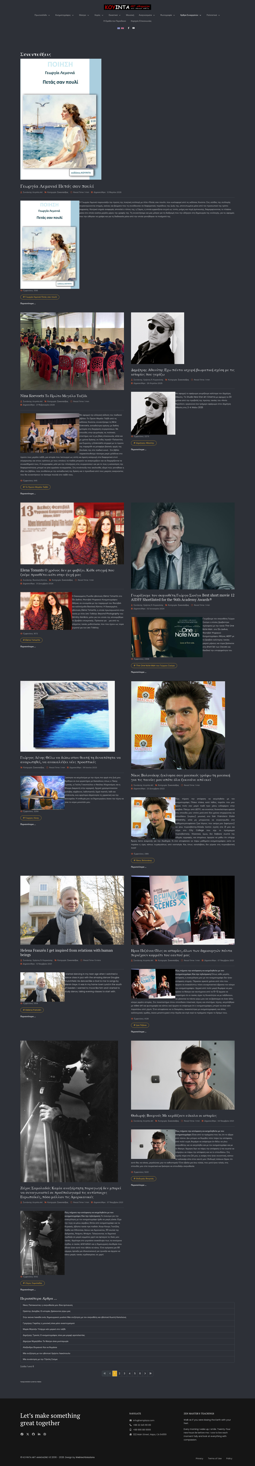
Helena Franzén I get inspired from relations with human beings (66, 952)
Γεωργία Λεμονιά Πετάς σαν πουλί (57, 186)
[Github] (33, 1434)
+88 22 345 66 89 (142, 1425)
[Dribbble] (44, 1434)
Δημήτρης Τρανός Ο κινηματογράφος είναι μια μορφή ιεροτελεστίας (54, 1335)
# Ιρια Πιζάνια (140, 1025)
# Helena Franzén (32, 1009)
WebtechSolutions (85, 1457)
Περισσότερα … (28, 303)
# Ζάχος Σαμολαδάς (32, 1283)
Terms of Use (215, 1458)
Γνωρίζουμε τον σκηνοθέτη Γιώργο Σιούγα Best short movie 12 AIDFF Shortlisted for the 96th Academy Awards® (182, 597)
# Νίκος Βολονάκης (143, 860)
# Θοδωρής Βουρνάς (144, 1178)
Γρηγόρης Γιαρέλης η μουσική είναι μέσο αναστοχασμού (49, 1323)
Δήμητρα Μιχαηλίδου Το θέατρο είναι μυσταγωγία (45, 1341)
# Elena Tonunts (31, 640)
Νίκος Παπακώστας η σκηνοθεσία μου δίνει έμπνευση (48, 1305)
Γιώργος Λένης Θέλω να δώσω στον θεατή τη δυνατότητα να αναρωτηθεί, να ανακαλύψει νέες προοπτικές (70, 759)
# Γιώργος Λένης (31, 817)
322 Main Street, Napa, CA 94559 (149, 1434)
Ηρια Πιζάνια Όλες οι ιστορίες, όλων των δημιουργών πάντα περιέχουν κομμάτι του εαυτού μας (181, 952)
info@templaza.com (143, 1420)
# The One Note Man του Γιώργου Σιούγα (154, 665)
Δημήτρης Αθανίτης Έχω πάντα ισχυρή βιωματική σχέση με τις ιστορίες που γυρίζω (183, 372)
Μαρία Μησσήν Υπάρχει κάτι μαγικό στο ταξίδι (44, 1329)
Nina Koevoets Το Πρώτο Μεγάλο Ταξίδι (53, 395)
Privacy (199, 1458)
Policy (229, 1458)
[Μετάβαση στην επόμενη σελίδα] (145, 1373)
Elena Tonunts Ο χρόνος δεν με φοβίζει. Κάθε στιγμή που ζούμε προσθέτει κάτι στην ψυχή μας (67, 572)
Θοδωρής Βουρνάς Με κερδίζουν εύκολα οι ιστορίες (174, 1115)
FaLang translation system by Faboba (30, 1382)
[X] (28, 1434)
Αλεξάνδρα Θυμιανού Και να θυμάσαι (40, 1347)
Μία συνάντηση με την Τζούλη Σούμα (40, 1359)
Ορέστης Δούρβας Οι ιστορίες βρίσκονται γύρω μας (47, 1311)
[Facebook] (22, 1434)
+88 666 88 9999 (142, 1429)
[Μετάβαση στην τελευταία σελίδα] (150, 1373)
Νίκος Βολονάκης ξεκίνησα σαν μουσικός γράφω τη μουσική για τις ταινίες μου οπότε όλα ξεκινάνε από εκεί (180, 777)
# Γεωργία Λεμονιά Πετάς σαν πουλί (40, 296)
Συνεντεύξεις (62, 192)
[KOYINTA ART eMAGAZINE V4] (127, 7)
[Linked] (39, 1434)
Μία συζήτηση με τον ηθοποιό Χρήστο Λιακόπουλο (46, 1353)
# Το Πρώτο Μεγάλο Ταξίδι (35, 487)
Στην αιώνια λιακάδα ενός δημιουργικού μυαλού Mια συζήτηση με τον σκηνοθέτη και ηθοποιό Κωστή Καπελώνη (74, 1317)
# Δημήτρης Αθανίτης (144, 442)
